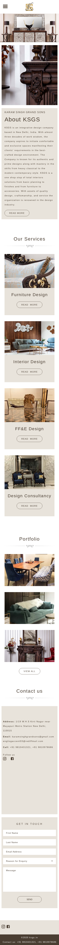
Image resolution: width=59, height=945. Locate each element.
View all (30, 671)
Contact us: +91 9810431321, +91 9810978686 (29, 942)
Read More (17, 213)
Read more (29, 305)
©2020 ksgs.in (29, 937)
